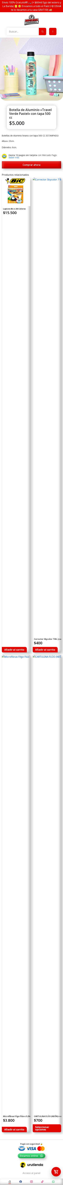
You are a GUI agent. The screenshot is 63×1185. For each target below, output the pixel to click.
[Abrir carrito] (56, 1171)
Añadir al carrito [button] (14, 649)
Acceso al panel (31, 1173)
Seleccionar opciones (42, 1128)
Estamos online (29, 1155)
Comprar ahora (31, 165)
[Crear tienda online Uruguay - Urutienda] (31, 1165)
